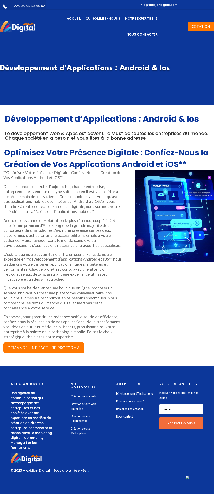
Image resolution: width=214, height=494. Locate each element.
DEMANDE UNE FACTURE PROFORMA (44, 347)
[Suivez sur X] (204, 5)
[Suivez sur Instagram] (211, 5)
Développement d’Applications (134, 394)
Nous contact (124, 416)
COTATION (201, 26)
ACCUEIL (74, 18)
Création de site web (83, 396)
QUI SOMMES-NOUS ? (103, 18)
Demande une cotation (130, 409)
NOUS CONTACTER (142, 34)
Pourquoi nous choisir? (130, 401)
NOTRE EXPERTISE (139, 18)
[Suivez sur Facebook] (197, 5)
